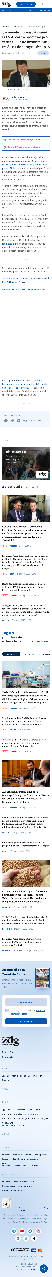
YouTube (22, 1231)
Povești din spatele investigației (17, 1186)
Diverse (5, 1080)
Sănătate (21, 1109)
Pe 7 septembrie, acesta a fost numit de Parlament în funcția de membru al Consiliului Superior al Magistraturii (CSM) (25, 384)
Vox (24, 1165)
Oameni (27, 1154)
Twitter (26, 1239)
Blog (5, 1102)
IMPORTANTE (19, 27)
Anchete (6, 1165)
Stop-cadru (33, 1165)
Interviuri (6, 1159)
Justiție (5, 1075)
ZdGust (6, 1134)
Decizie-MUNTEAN (10, 289)
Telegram (14, 1231)
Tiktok (34, 1239)
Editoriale (18, 1114)
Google (18, 1239)
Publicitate (7, 1057)
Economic (7, 907)
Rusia (30, 654)
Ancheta (6, 1181)
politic (13, 1125)
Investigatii (9, 1174)
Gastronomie (8, 1118)
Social (13, 730)
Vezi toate (31, 487)
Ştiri (12, 574)
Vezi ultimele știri (39, 641)
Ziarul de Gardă (29, 289)
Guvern (11, 654)
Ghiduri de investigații (12, 1190)
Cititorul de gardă (41, 1118)
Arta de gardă (23, 1118)
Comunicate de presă (12, 950)
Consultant (7, 1122)
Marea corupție (27, 1181)
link (9, 469)
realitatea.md (9, 243)
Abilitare (6, 1154)
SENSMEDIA (31, 1269)
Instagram (38, 1231)
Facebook (30, 1231)
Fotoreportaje (41, 1154)
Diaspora (6, 1114)
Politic (13, 546)
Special (6, 1147)
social (21, 1125)
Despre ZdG (8, 1052)
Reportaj (16, 1165)
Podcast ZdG (33, 1109)
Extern (42, 1075)
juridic (5, 1125)
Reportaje (17, 1154)
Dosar (15, 1181)
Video (5, 1089)
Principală (6, 27)
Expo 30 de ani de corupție (25, 1159)
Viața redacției (31, 1114)
